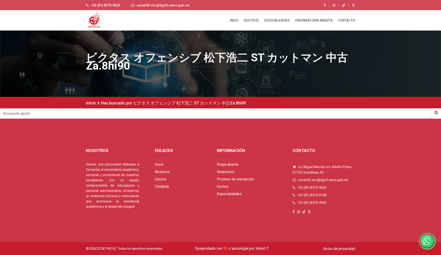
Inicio (91, 103)
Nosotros (162, 172)
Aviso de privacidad (339, 249)
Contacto (162, 186)
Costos (223, 186)
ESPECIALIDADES (277, 20)
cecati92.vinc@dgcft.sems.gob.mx (163, 5)
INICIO (234, 20)
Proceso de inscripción (235, 179)
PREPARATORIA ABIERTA (314, 20)
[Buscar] (436, 112)
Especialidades (229, 194)
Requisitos (225, 172)
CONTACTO (346, 20)
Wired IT (262, 248)
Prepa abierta (227, 164)
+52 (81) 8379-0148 (312, 195)
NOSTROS (251, 20)
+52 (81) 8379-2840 (312, 203)
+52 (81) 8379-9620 (105, 5)
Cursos (160, 179)
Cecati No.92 (106, 248)
